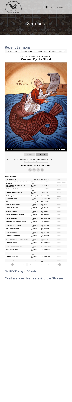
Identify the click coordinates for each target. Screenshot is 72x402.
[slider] (63, 149)
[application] (36, 149)
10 (48, 264)
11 (52, 264)
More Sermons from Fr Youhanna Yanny (36, 162)
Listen (43, 154)
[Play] (7, 150)
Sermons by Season (20, 271)
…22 (56, 264)
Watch (30, 154)
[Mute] (59, 150)
